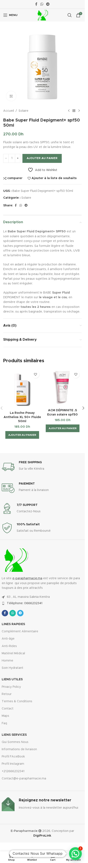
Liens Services (14, 734)
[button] (22, 435)
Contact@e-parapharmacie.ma (24, 778)
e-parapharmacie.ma (27, 578)
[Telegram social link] (48, 4)
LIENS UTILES (12, 679)
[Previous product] (68, 110)
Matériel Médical (13, 653)
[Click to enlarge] (11, 96)
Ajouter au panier (42, 158)
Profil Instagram (13, 763)
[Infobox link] (42, 466)
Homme (7, 660)
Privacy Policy (11, 686)
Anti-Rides (9, 646)
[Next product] (79, 110)
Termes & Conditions (17, 701)
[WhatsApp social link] (42, 4)
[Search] (69, 15)
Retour (7, 694)
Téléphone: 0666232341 (24, 603)
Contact (7, 708)
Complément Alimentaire (20, 631)
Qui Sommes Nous (15, 742)
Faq (4, 723)
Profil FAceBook (13, 756)
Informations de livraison (19, 749)
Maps (5, 715)
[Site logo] (42, 15)
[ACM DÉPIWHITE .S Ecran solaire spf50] (63, 388)
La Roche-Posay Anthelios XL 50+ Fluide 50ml (22, 417)
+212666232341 (13, 771)
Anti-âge (8, 638)
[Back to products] (73, 110)
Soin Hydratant (12, 667)
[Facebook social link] (36, 4)
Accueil (8, 110)
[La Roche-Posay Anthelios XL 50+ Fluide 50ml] (22, 389)
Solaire (23, 110)
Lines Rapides (13, 624)
